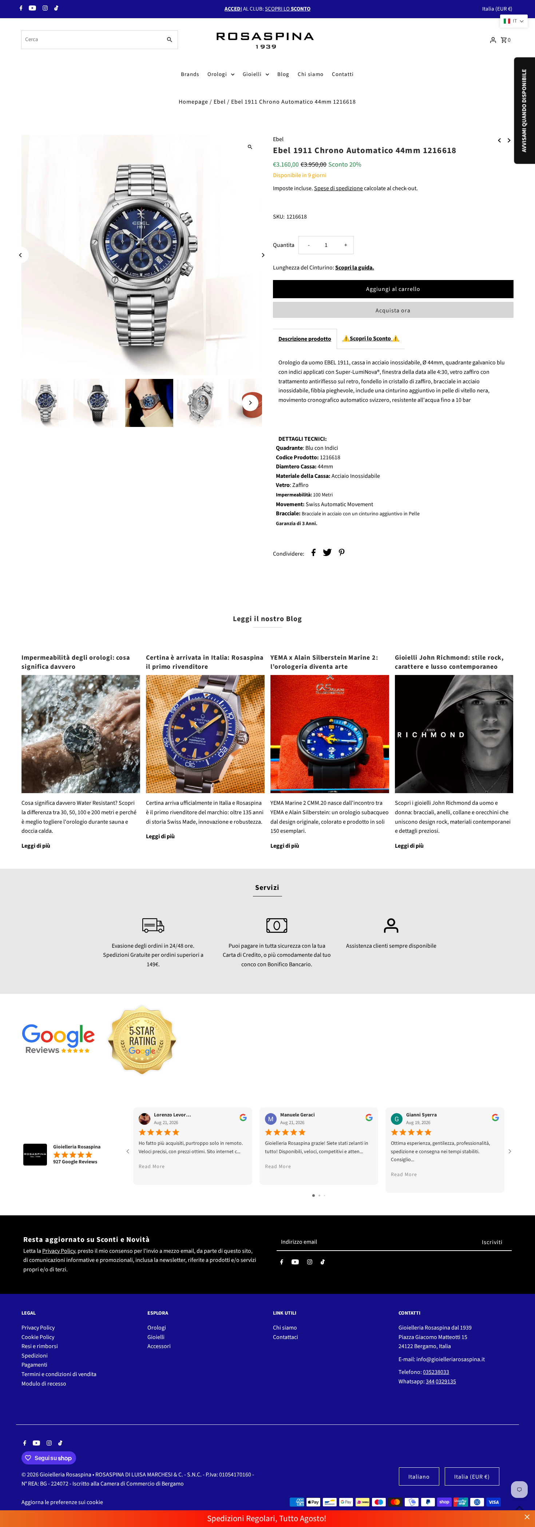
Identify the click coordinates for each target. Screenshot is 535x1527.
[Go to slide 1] (313, 1195)
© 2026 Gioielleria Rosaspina (56, 1475)
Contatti (343, 74)
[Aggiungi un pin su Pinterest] (342, 554)
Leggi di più (35, 846)
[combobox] (90, 40)
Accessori (159, 1346)
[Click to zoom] (250, 147)
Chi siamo (311, 74)
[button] (514, 21)
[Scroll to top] (519, 1508)
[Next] (263, 255)
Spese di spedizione (338, 188)
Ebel (220, 102)
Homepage (193, 102)
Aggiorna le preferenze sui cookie (62, 1502)
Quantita (283, 245)
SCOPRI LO (287, 9)
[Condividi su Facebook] (314, 554)
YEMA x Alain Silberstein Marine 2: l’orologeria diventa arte (324, 662)
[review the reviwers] (243, 1119)
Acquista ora (393, 311)
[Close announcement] (527, 1517)
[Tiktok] (55, 9)
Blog (283, 74)
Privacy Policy (58, 1251)
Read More (152, 1166)
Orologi (217, 74)
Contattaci (285, 1337)
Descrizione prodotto (304, 339)
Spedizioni (34, 1356)
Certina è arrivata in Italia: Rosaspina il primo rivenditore (204, 662)
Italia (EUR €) (497, 9)
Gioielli (252, 74)
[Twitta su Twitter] (327, 554)
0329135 (446, 1382)
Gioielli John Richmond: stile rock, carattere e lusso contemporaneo (449, 662)
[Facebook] (20, 9)
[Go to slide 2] (319, 1195)
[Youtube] (31, 9)
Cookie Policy (37, 1337)
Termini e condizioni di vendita (58, 1374)
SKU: (279, 217)
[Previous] (20, 255)
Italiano (419, 1477)
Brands (190, 74)
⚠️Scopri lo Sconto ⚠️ (370, 339)
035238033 (436, 1372)
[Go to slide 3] (324, 1195)
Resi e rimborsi (39, 1346)
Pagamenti (34, 1365)
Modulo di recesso (43, 1384)
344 (430, 1382)
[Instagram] (44, 9)
